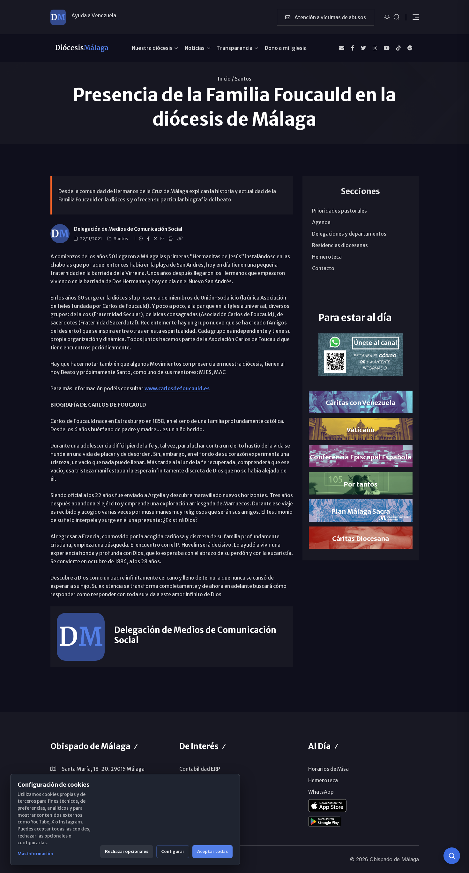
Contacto (323, 268)
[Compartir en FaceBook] (149, 239)
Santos (243, 78)
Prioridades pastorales (339, 210)
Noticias (195, 48)
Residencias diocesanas (340, 245)
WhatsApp (321, 792)
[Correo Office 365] (341, 48)
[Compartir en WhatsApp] (142, 239)
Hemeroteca (327, 256)
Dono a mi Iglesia (286, 48)
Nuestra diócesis (152, 48)
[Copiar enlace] (180, 239)
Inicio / (226, 78)
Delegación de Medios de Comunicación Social (128, 229)
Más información (35, 853)
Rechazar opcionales (126, 851)
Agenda (321, 222)
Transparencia (234, 48)
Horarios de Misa (328, 769)
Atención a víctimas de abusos (330, 17)
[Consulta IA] (451, 855)
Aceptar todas (212, 851)
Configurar (172, 851)
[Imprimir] (172, 239)
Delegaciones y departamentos (349, 233)
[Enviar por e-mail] (163, 239)
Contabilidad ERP (199, 769)
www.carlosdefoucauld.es (177, 388)
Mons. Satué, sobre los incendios (110, 17)
